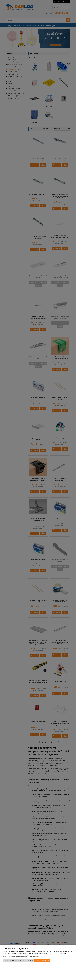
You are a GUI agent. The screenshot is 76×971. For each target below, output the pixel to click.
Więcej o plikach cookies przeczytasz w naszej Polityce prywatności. (21, 956)
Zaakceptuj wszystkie (42, 960)
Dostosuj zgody (28, 960)
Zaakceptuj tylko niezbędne (12, 960)
